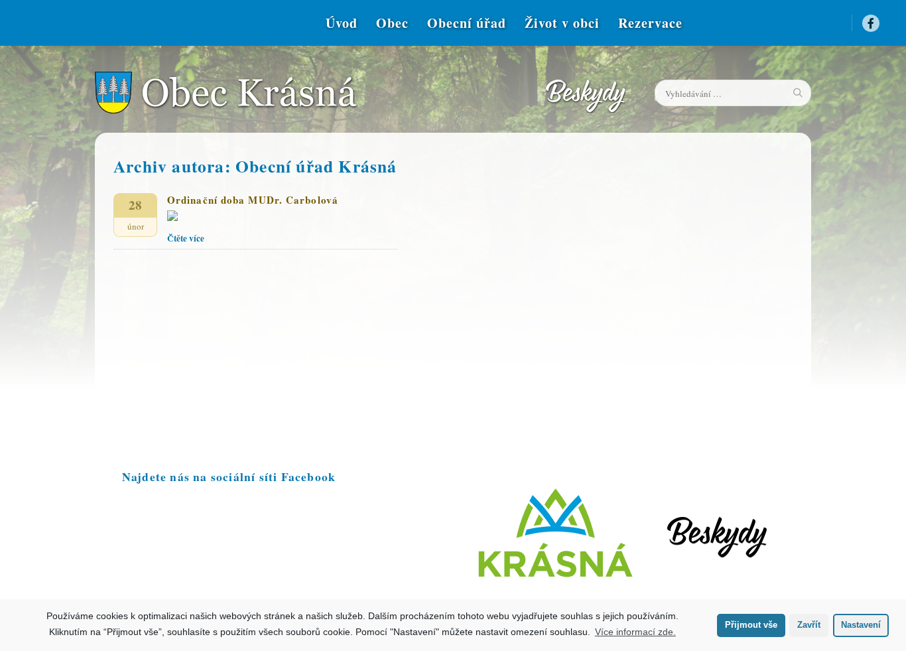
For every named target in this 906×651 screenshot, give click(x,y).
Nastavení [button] (861, 625)
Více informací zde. (635, 631)
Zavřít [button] (808, 625)
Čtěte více (185, 238)
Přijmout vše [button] (751, 625)
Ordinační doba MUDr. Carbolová (252, 199)
